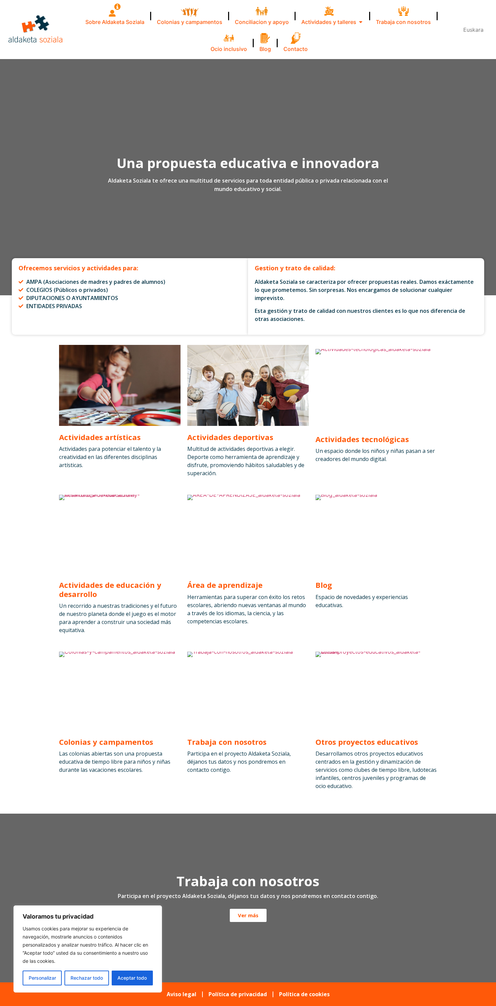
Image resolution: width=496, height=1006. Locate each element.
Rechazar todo (87, 978)
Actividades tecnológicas (362, 439)
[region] (87, 949)
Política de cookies (304, 994)
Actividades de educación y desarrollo (110, 589)
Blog (323, 585)
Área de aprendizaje (225, 585)
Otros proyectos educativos (366, 742)
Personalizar (42, 978)
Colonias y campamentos (106, 742)
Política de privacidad (238, 994)
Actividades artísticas (100, 437)
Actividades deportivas (230, 437)
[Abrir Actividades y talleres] (360, 22)
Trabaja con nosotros (227, 742)
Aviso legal (181, 994)
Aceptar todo (132, 978)
